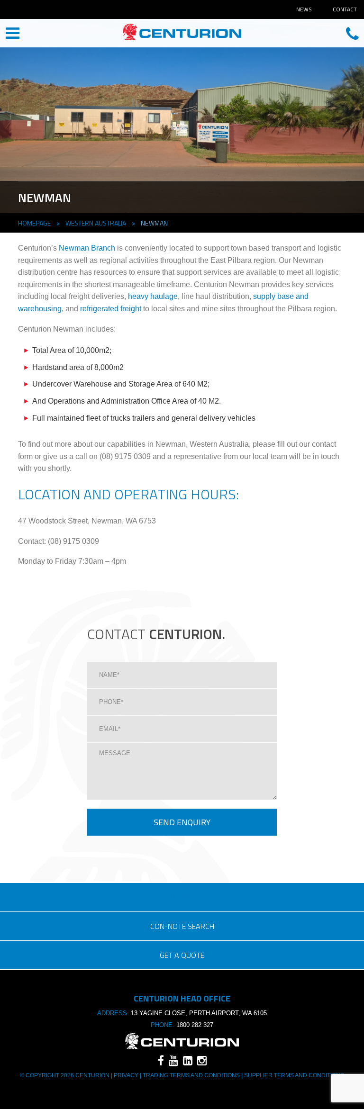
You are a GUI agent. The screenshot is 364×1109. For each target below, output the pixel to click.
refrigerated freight (110, 309)
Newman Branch (87, 248)
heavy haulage (153, 296)
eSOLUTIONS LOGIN (182, 897)
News (304, 9)
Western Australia (95, 223)
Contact (345, 9)
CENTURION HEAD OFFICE (182, 34)
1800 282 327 (194, 1024)
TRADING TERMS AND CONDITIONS (191, 1075)
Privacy (126, 1075)
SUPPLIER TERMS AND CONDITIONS (293, 1075)
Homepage (34, 223)
